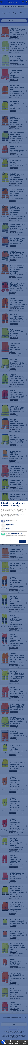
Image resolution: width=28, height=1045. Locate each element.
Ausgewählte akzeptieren (13, 541)
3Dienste (8, 529)
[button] (3, 1041)
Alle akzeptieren (22, 541)
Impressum (19, 514)
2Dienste (8, 522)
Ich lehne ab (4, 541)
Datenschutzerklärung (6, 516)
